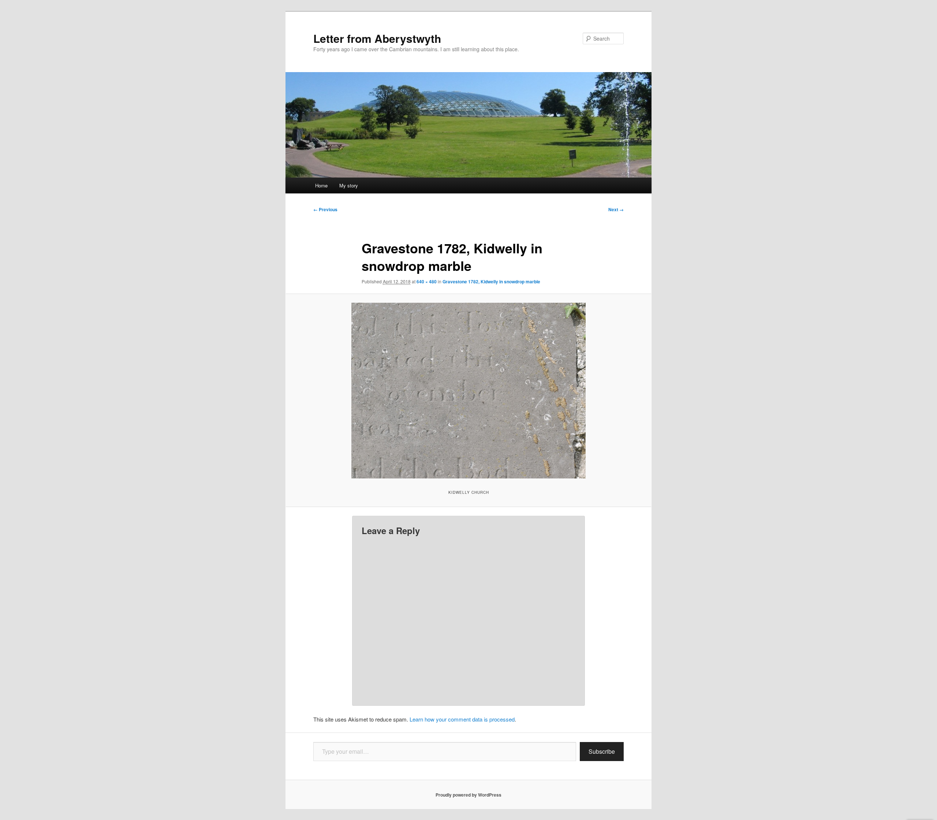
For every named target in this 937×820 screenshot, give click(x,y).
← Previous (325, 209)
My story (348, 185)
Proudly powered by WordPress (468, 794)
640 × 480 (427, 281)
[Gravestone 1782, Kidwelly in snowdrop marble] (468, 390)
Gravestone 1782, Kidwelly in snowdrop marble (491, 281)
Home (321, 185)
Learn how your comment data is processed (462, 719)
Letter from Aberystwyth (377, 38)
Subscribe (602, 751)
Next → (616, 209)
